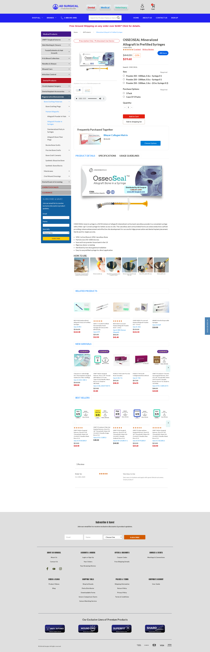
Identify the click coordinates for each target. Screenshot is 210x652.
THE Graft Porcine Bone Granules (121, 374)
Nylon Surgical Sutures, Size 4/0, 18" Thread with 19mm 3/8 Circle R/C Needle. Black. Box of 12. (81, 434)
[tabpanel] (82, 314)
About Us (147, 18)
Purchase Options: (145, 89)
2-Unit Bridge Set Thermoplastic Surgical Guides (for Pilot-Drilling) (82, 375)
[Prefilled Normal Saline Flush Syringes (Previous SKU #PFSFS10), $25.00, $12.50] (102, 307)
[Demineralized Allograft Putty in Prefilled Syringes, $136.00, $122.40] (82, 307)
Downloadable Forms (88, 592)
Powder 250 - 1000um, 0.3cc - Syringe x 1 (144, 76)
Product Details (85, 155)
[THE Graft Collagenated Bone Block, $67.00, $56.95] (141, 360)
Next (168, 368)
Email (45, 214)
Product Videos (54, 584)
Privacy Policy (122, 592)
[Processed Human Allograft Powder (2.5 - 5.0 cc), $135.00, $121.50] (141, 307)
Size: (145, 71)
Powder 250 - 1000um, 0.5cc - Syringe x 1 (144, 79)
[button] (207, 326)
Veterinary (121, 7)
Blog (54, 588)
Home (136, 18)
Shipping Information (122, 584)
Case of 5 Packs (133, 97)
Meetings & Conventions (156, 557)
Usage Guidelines (129, 155)
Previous (74, 368)
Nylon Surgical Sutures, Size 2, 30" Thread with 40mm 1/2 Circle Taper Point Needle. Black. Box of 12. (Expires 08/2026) (101, 378)
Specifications (107, 155)
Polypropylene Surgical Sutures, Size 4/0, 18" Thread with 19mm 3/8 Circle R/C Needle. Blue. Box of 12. (141, 434)
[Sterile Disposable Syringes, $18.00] (161, 307)
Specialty (46, 229)
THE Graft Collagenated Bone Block (141, 374)
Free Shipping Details (122, 562)
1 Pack (129, 93)
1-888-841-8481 (70, 18)
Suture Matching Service (88, 601)
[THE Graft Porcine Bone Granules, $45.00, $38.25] (121, 360)
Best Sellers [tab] (82, 397)
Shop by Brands (88, 584)
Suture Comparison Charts (88, 597)
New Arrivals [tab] (83, 344)
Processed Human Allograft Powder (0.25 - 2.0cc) (121, 325)
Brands (50, 18)
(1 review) (137, 49)
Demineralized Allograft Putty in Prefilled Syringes (82, 322)
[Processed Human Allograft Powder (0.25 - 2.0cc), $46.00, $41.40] (121, 307)
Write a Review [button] (148, 49)
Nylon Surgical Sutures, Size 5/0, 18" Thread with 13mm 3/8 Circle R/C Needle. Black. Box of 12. (160, 434)
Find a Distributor (88, 588)
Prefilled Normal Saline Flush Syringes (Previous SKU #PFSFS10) (101, 326)
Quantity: (127, 103)
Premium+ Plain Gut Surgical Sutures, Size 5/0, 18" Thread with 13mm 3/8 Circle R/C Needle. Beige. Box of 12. (101, 431)
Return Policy (122, 588)
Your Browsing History (88, 566)
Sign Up (174, 18)
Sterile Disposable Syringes (160, 321)
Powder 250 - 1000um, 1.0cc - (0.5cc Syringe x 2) (147, 83)
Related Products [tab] (86, 291)
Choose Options (150, 143)
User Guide (156, 584)
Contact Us (161, 18)
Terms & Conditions (122, 597)
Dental (91, 7)
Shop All (36, 18)
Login (84, 557)
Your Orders (88, 562)
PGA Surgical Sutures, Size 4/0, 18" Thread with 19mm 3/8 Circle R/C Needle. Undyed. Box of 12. (120, 434)
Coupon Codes (122, 557)
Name (45, 221)
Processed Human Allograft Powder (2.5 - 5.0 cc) (141, 322)
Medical (105, 7)
